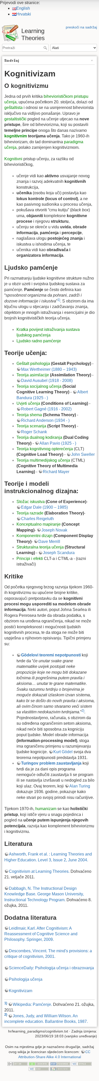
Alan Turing (79, 786)
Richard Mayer (56, 472)
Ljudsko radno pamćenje (38, 341)
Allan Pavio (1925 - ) (57, 443)
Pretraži (45, 48)
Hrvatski (23, 14)
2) (82, 711)
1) (58, 300)
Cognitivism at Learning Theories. (39, 871)
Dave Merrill (49, 541)
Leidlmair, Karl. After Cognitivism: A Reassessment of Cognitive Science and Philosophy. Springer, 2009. (40, 934)
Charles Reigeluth (37, 519)
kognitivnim (15, 136)
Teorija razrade (29, 513)
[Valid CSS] (39, 1069)
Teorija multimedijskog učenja (43, 460)
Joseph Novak (54, 530)
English (23, 8)
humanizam (45, 808)
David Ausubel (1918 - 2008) (47, 380)
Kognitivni (13, 159)
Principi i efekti (29, 558)
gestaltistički (15, 119)
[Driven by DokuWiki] (60, 1069)
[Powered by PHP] (60, 1063)
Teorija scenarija (31, 426)
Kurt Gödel (63, 752)
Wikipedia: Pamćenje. (32, 1004)
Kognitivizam (20, 991)
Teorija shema (29, 415)
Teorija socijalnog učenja (38, 386)
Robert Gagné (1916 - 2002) (46, 409)
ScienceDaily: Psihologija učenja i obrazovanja (51, 968)
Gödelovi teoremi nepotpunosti (51, 655)
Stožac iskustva (30, 501)
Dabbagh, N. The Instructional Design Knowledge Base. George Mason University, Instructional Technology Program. (44, 894)
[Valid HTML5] (81, 1063)
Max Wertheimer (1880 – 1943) (49, 369)
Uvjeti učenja (28, 403)
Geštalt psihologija (33, 363)
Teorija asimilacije (32, 375)
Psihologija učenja (25, 979)
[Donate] (39, 1063)
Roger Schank (34, 432)
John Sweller (83, 454)
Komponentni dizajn (34, 536)
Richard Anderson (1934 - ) (45, 420)
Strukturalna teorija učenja (40, 547)
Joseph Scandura (59, 553)
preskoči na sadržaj (81, 27)
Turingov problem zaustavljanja (51, 763)
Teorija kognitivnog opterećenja (44, 449)
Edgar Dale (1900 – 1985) (44, 507)
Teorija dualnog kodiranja (39, 437)
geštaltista (13, 107)
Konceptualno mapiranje (38, 524)
